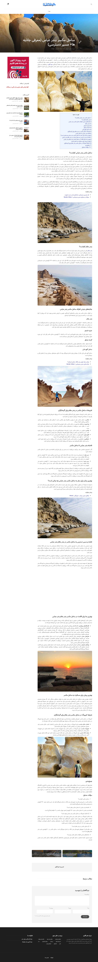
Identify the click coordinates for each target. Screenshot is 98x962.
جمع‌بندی (88, 145)
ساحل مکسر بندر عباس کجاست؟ (83, 118)
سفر (38, 941)
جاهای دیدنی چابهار (41, 939)
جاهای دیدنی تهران (58, 939)
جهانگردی (83, 852)
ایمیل (69, 908)
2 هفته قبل (21, 101)
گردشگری (55, 943)
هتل (60, 943)
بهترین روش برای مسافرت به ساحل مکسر (81, 141)
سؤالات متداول (86, 147)
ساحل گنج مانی (86, 130)
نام (88, 908)
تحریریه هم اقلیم (72, 49)
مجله (49, 11)
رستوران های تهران (45, 941)
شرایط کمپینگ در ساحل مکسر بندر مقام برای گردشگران (77, 143)
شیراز (55, 852)
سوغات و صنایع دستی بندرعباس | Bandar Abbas (76, 197)
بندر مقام (88, 124)
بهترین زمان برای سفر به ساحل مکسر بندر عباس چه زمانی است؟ (76, 135)
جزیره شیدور (87, 126)
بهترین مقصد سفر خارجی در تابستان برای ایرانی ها (75, 854)
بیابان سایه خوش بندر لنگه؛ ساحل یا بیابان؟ (78, 362)
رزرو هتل (51, 941)
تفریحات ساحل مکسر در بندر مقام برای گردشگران (79, 131)
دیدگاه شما (87, 894)
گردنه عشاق (87, 128)
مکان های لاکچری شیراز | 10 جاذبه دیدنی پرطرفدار (50, 854)
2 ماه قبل (21, 108)
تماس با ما (47, 957)
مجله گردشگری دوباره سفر (27, 939)
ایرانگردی (69, 36)
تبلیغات (51, 957)
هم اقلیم (50, 64)
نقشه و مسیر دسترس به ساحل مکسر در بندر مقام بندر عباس (76, 137)
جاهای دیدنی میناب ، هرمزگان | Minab (79, 496)
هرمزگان (73, 36)
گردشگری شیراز (49, 943)
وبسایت (51, 908)
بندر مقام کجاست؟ (86, 120)
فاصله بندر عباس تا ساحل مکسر (83, 133)
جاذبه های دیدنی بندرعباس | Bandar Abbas (78, 364)
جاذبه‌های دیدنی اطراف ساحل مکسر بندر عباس (80, 122)
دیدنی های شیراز (58, 941)
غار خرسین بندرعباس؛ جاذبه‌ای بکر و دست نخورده (77, 195)
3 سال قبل (67, 49)
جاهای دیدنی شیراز (49, 939)
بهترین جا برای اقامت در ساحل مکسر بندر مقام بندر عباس (77, 139)
